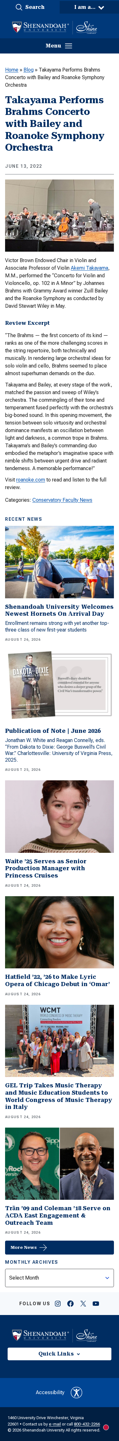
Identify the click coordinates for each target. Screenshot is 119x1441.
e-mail (55, 1424)
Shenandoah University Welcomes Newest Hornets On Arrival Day (59, 610)
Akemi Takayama (89, 268)
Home (11, 70)
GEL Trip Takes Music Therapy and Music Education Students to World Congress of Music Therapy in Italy (58, 1096)
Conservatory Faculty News (62, 500)
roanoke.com (30, 480)
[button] (30, 7)
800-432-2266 (87, 1424)
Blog (28, 70)
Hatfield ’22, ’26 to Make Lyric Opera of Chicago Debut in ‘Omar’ (57, 980)
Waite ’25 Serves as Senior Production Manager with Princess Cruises (45, 868)
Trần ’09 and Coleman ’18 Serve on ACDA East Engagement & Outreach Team (57, 1215)
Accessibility (50, 1392)
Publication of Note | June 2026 (53, 730)
